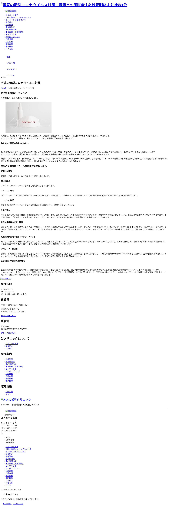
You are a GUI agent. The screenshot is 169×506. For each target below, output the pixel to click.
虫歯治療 (9, 25)
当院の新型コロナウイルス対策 (18, 17)
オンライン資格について (16, 20)
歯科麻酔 (9, 46)
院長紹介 (9, 22)
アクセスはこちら (8, 333)
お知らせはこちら (8, 316)
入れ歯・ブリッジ (13, 37)
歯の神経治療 (11, 29)
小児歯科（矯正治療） (15, 32)
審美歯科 (9, 44)
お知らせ (9, 392)
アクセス (9, 49)
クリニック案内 (12, 15)
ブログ (8, 394)
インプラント (11, 34)
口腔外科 (9, 39)
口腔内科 (9, 42)
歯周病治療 (10, 27)
